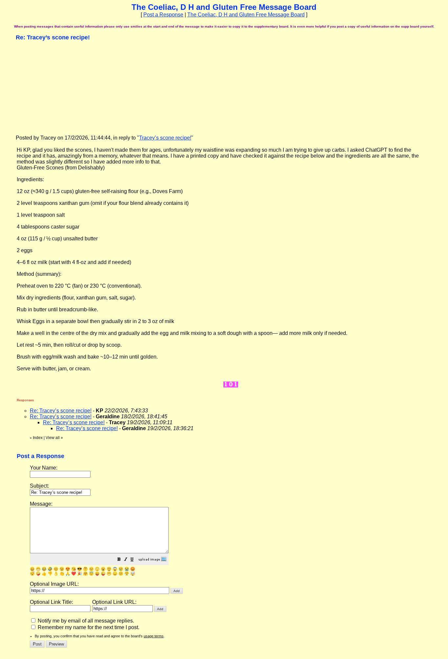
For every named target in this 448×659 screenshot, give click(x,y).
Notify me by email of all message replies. (85, 621)
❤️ (73, 573)
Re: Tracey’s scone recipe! (61, 410)
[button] (119, 560)
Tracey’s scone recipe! (165, 138)
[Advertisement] (65, 87)
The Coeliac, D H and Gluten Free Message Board (246, 14)
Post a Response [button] (163, 14)
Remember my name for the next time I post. (87, 627)
